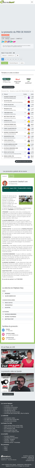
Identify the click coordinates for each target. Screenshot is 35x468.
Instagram (12, 439)
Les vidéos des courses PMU (11, 419)
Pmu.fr (6, 447)
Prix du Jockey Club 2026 (10, 430)
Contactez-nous (30, 460)
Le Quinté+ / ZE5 (8, 405)
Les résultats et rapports (10, 408)
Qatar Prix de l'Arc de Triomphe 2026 (13, 427)
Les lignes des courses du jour (12, 411)
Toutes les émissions (8, 394)
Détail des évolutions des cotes (24, 161)
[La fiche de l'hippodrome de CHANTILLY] (17, 55)
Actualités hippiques (9, 436)
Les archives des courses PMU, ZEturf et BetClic (16, 413)
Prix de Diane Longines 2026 (11, 431)
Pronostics (4, 63)
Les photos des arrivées (10, 421)
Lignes (22, 63)
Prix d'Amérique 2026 (9, 428)
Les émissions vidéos (9, 418)
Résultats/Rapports (13, 63)
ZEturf (11, 176)
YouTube (6, 439)
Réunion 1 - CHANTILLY (8, 55)
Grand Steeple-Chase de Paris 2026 (13, 425)
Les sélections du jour (9, 410)
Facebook (6, 440)
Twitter (12, 440)
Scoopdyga (17, 442)
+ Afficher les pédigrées (8, 87)
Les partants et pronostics (11, 407)
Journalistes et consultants (11, 437)
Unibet (6, 450)
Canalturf (4, 176)
